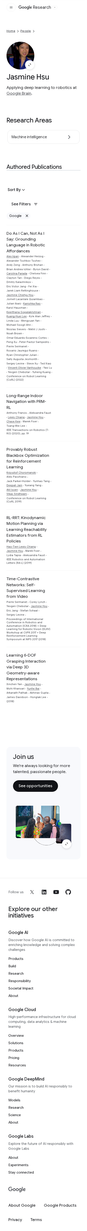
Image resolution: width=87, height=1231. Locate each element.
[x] (32, 892)
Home (10, 31)
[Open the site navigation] (11, 7)
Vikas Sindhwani (16, 493)
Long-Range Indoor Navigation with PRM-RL (26, 401)
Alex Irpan (12, 256)
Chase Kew (13, 421)
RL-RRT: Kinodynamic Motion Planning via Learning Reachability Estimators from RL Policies (26, 529)
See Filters (21, 204)
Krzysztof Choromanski (21, 472)
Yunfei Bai (33, 688)
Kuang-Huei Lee (16, 316)
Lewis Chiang (16, 417)
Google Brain (18, 93)
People (25, 31)
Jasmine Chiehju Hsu (19, 295)
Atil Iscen (12, 489)
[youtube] (56, 892)
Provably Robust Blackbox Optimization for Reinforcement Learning (27, 458)
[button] (17, 189)
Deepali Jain (14, 485)
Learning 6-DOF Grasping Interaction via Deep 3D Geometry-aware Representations (26, 667)
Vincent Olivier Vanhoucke (24, 367)
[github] (68, 892)
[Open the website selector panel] (55, 7)
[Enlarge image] (29, 64)
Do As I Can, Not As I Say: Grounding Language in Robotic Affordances (25, 242)
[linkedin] (44, 892)
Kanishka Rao (32, 303)
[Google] (17, 1189)
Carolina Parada (16, 273)
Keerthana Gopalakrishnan (23, 312)
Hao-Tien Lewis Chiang (21, 546)
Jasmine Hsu (35, 417)
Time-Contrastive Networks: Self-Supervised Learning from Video (25, 587)
